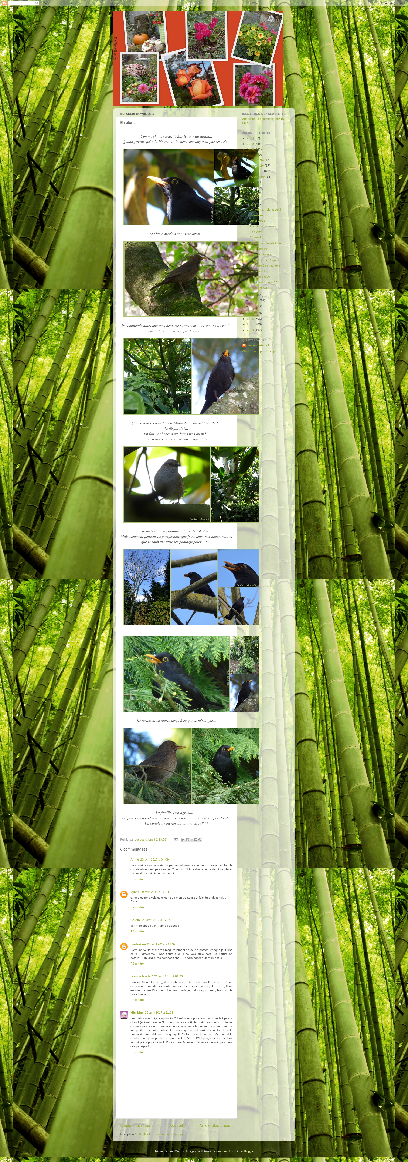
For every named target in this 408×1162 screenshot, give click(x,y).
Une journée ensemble (264, 265)
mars (254, 295)
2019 (251, 144)
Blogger (249, 1151)
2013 (251, 330)
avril (253, 204)
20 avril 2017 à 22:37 (161, 944)
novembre (257, 165)
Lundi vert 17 (258, 220)
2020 (251, 138)
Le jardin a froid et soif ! (265, 209)
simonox (221, 1151)
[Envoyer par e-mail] (183, 840)
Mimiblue (137, 1012)
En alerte (255, 232)
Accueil (176, 1125)
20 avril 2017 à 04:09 (154, 859)
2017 (251, 155)
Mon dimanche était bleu (266, 243)
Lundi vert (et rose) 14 (264, 282)
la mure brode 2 (141, 976)
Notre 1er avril (259, 288)
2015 (251, 318)
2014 (251, 324)
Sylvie (134, 892)
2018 (251, 149)
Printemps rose (259, 276)
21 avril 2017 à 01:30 (168, 976)
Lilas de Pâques (260, 254)
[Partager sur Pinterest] (200, 840)
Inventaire (256, 215)
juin (253, 193)
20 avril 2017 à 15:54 (154, 892)
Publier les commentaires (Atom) (161, 1134)
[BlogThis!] (188, 840)
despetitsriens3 (257, 345)
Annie (134, 859)
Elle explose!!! (258, 237)
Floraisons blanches (262, 226)
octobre (255, 171)
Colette (135, 920)
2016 (251, 313)
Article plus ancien (216, 1125)
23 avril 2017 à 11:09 (159, 1012)
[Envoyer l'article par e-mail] (176, 839)
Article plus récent (136, 1125)
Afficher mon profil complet (260, 351)
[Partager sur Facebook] (196, 840)
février (255, 300)
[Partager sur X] (192, 840)
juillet (254, 188)
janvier (255, 306)
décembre (257, 159)
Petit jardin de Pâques (264, 260)
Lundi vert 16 (258, 248)
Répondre (137, 879)
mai (253, 199)
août (253, 182)
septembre (258, 176)
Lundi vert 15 (258, 271)
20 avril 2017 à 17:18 (156, 920)
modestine (138, 944)
